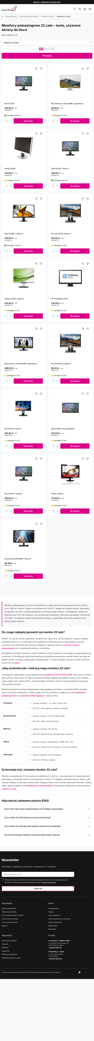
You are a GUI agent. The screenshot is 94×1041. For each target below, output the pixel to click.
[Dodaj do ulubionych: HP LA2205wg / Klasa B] (87, 328)
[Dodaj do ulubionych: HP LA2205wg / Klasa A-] (87, 198)
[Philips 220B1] (24, 148)
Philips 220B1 (9, 168)
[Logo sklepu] (9, 8)
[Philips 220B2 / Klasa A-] (24, 278)
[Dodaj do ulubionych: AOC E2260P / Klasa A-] (41, 198)
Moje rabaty (52, 926)
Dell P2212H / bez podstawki (62, 429)
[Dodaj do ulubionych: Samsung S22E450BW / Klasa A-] (41, 523)
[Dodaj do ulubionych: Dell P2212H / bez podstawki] (87, 393)
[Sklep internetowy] (85, 972)
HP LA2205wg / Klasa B (61, 364)
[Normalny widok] (41, 49)
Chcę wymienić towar (10, 922)
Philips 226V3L (57, 494)
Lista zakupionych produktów (59, 919)
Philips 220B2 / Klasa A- (14, 299)
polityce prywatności (49, 882)
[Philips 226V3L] (70, 473)
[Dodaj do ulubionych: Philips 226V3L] (87, 458)
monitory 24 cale (9, 789)
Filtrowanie (47, 56)
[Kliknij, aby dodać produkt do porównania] (36, 69)
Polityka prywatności (9, 954)
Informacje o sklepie (9, 941)
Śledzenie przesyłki (9, 912)
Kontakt (4, 926)
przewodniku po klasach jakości (39, 785)
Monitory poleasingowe (29, 16)
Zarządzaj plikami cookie (11, 958)
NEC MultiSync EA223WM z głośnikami (67, 104)
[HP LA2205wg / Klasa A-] (70, 213)
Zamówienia (7, 903)
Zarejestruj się (53, 908)
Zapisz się (38, 889)
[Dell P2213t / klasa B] (24, 408)
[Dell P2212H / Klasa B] (24, 473)
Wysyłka (5, 944)
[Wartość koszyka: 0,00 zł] (85, 9)
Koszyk (51, 912)
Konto (51, 903)
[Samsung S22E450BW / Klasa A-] (24, 538)
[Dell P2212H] (24, 83)
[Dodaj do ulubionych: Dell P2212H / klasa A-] (87, 133)
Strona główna (11, 16)
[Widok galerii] (52, 49)
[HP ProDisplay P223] (70, 278)
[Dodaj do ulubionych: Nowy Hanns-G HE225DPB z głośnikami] (41, 328)
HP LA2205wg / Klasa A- (61, 234)
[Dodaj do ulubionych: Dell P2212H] (41, 68)
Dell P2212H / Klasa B (13, 494)
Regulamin (6, 951)
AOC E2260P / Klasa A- (14, 234)
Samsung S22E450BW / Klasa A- (18, 559)
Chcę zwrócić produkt (10, 919)
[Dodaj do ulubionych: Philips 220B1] (41, 133)
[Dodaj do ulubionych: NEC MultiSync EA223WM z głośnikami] (87, 68)
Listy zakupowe (54, 915)
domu (16, 663)
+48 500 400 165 (55, 948)
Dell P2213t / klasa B (12, 429)
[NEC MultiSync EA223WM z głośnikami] (70, 83)
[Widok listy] (47, 49)
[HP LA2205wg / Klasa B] (70, 343)
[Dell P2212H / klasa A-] (70, 148)
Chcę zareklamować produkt (12, 915)
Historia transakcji (55, 922)
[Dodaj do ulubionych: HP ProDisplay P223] (87, 263)
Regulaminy (7, 935)
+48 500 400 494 (55, 959)
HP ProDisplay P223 (59, 299)
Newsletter (10, 860)
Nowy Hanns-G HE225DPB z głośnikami (20, 364)
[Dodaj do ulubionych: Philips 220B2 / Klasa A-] (41, 263)
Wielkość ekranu (47, 16)
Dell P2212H (9, 104)
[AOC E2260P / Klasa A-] (24, 213)
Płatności (5, 947)
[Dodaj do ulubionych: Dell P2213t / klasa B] (41, 393)
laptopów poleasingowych (32, 696)
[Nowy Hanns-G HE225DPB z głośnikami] (24, 343)
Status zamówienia (9, 908)
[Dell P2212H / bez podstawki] (70, 408)
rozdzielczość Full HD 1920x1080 (57, 675)
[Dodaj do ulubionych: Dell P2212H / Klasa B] (41, 458)
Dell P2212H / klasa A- (60, 168)
